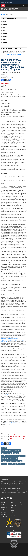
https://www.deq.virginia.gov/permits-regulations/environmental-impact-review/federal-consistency (12, 340)
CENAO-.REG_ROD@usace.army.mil (13, 54)
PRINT (2, 83)
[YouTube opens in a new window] (8, 498)
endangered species (8, 461)
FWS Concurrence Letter (17, 439)
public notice (6, 456)
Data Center (20, 464)
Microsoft (5, 458)
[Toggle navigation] (26, 5)
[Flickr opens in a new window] (11, 498)
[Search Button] (23, 5)
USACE (4, 448)
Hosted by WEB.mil (13, 530)
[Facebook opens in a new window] (2, 498)
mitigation (11, 464)
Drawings (13, 434)
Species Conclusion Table (17, 436)
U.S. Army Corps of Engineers (11, 450)
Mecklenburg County (18, 456)
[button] (6, 2)
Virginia (16, 453)
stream (4, 464)
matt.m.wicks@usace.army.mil (8, 394)
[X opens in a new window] (5, 498)
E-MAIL (7, 83)
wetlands (19, 461)
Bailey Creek (13, 458)
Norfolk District (7, 453)
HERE (2, 171)
